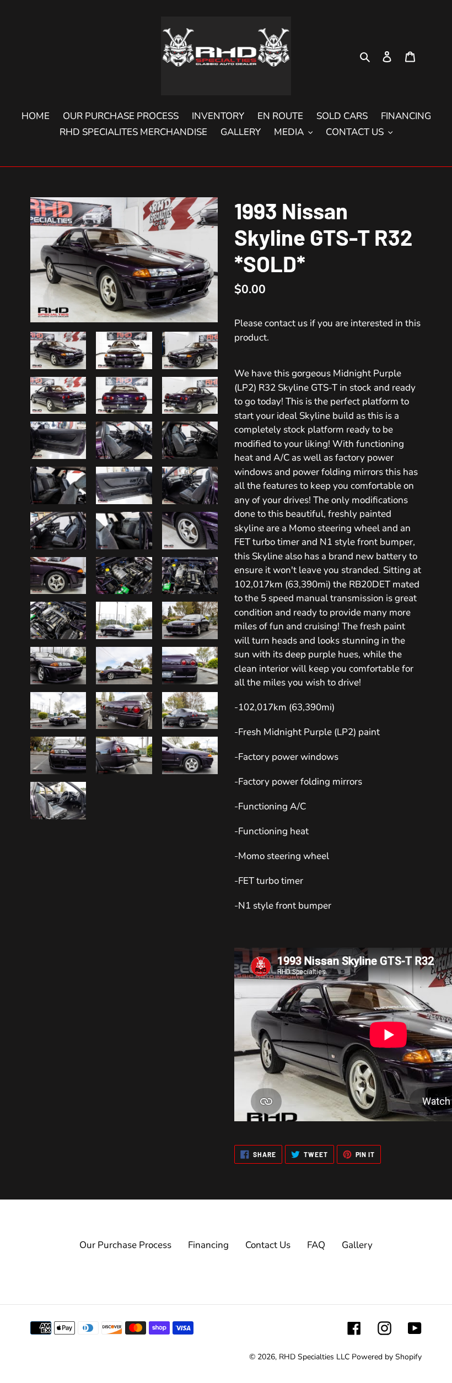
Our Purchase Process (125, 1245)
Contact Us (267, 1245)
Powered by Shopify (387, 1357)
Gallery (357, 1245)
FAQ (316, 1245)
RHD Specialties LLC (314, 1357)
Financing (208, 1245)
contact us (286, 323)
